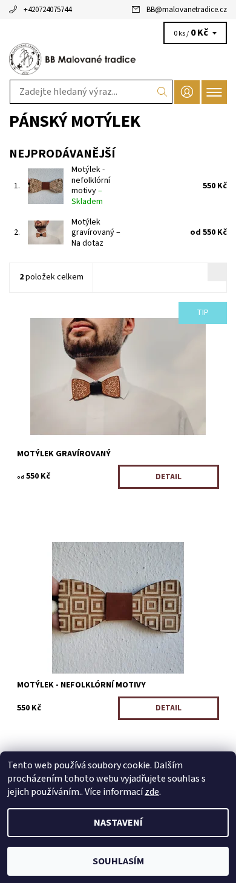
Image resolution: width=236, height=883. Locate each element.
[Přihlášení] (187, 92)
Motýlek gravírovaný (95, 232)
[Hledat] (162, 92)
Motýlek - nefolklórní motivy (90, 186)
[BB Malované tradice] (118, 59)
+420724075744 (47, 9)
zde (152, 792)
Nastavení (118, 822)
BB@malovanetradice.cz (186, 9)
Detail (169, 476)
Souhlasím (118, 861)
